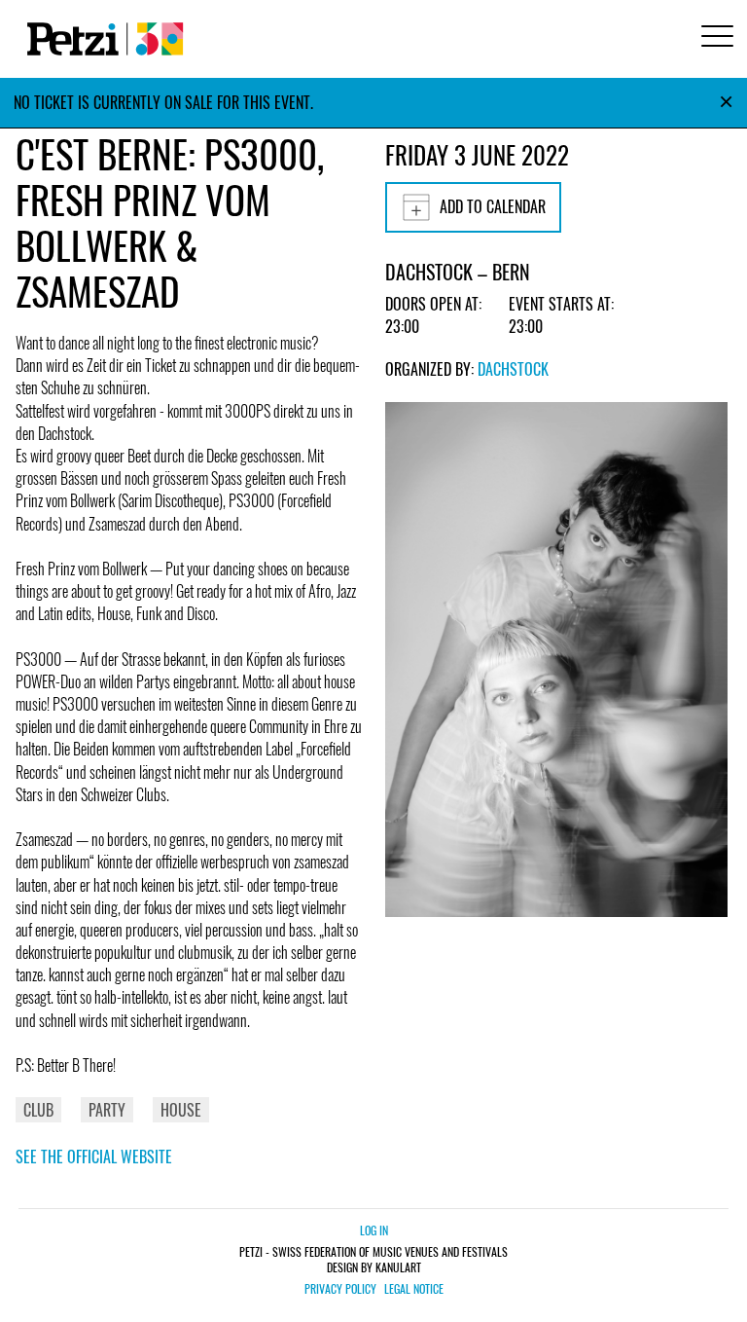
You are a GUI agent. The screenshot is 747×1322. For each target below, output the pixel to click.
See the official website (94, 1156)
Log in (374, 1230)
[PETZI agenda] (101, 39)
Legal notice (414, 1289)
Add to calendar (493, 206)
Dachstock (513, 369)
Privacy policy (340, 1289)
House (180, 1109)
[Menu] (714, 38)
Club (38, 1109)
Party (107, 1109)
